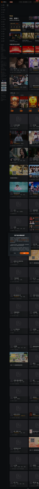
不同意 (15, 253)
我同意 (24, 253)
